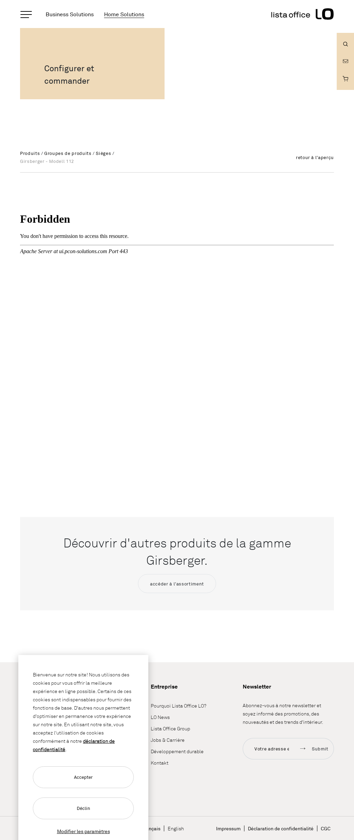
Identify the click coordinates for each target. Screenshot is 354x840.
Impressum (228, 828)
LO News (160, 717)
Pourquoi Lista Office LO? (178, 706)
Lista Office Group (170, 728)
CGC (325, 828)
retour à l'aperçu (315, 157)
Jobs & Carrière (168, 740)
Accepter (83, 777)
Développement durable (177, 751)
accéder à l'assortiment (177, 584)
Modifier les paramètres (83, 831)
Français (150, 828)
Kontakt (159, 763)
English (176, 828)
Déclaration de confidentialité (281, 828)
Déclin (83, 808)
